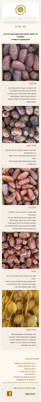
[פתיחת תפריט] (20, 18)
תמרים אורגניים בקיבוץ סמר (24, 388)
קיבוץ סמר (30, 393)
